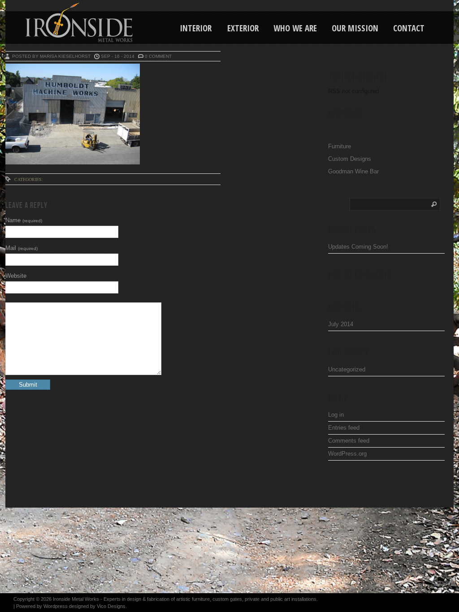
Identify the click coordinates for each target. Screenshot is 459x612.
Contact (408, 28)
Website (15, 275)
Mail (21, 248)
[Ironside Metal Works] (56, 22)
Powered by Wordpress (42, 606)
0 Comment (158, 56)
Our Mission (355, 28)
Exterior (243, 28)
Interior (196, 28)
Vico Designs (111, 606)
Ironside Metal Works (76, 599)
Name (23, 220)
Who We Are (295, 28)
